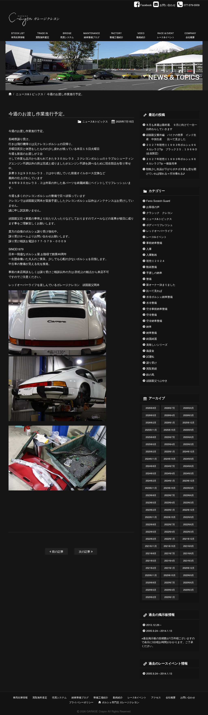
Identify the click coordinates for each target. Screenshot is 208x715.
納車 (149, 326)
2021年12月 (188, 538)
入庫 (149, 249)
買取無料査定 (39, 697)
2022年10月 (170, 517)
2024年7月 (169, 466)
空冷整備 (151, 314)
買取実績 (151, 368)
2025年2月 (151, 451)
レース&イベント (156, 237)
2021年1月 (169, 567)
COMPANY (190, 35)
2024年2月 (151, 480)
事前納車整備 (154, 243)
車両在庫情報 (20, 697)
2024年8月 (151, 466)
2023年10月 (170, 487)
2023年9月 (188, 487)
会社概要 (171, 697)
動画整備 (151, 267)
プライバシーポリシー (81, 702)
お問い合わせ (187, 697)
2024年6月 (188, 466)
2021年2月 (151, 567)
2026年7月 (169, 407)
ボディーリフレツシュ (159, 225)
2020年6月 (188, 582)
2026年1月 (169, 422)
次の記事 (85, 551)
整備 (149, 279)
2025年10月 (170, 429)
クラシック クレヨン (159, 213)
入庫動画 (151, 255)
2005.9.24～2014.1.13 (159, 631)
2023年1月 (169, 509)
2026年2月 (151, 422)
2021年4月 (169, 560)
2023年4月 (169, 502)
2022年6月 (188, 524)
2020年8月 (151, 582)
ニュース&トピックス (29, 94)
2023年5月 (151, 502)
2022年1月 (169, 538)
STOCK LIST (18, 35)
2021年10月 (170, 546)
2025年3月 (188, 444)
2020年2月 (151, 597)
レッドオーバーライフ (159, 231)
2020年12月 (188, 567)
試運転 (150, 356)
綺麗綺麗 (151, 339)
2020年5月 (151, 589)
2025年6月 (188, 437)
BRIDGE (67, 35)
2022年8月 (151, 524)
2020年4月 (169, 589)
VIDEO (140, 35)
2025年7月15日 (125, 121)
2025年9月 (188, 429)
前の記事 (57, 551)
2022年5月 (151, 531)
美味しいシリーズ (156, 344)
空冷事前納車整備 (156, 309)
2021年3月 (188, 560)
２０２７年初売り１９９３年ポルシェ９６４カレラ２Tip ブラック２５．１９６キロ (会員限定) (171, 149)
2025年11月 (151, 429)
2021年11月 (151, 546)
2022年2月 (151, 538)
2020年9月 (188, 575)
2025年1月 (169, 451)
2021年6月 (188, 553)
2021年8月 (151, 553)
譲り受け (151, 362)
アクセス (156, 697)
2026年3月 (188, 415)
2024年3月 (188, 473)
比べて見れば (154, 291)
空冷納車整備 (154, 321)
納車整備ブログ (80, 697)
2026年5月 (151, 415)
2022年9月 (188, 517)
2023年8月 (151, 495)
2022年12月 (188, 509)
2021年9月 (188, 546)
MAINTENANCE (91, 35)
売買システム (59, 697)
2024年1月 (169, 480)
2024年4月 (169, 473)
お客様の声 (152, 207)
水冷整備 (151, 303)
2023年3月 (188, 502)
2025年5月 (151, 444)
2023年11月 (151, 487)
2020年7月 (169, 582)
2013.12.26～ (154, 625)
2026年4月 (169, 415)
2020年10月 (170, 575)
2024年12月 (188, 451)
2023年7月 (169, 495)
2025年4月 (169, 444)
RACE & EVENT (165, 35)
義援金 (150, 351)
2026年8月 (151, 407)
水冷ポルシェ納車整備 (159, 297)
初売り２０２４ (155, 261)
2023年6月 (188, 495)
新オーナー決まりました (160, 285)
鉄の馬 (150, 374)
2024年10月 (170, 458)
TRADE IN (42, 35)
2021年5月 (151, 560)
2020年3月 (188, 589)
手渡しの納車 (154, 273)
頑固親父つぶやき (156, 381)
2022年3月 (188, 531)
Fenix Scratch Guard (158, 201)
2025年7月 (169, 437)
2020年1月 (169, 597)
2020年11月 (151, 575)
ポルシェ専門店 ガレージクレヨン (120, 702)
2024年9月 (188, 458)
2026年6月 (188, 407)
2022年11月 (151, 517)
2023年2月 (151, 509)
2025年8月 (151, 437)
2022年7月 (169, 524)
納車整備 (151, 333)
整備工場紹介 (100, 697)
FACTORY (116, 35)
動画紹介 (118, 697)
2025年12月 (188, 422)
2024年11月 (151, 458)
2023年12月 (188, 480)
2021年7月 (169, 553)
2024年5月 (151, 473)
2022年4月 (169, 531)
